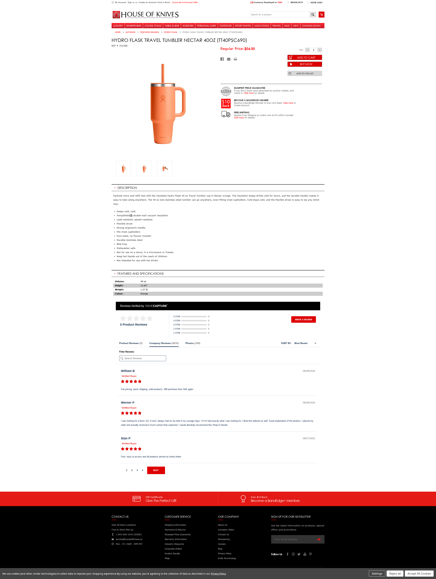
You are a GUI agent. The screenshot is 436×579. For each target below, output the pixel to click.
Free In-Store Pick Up (122, 529)
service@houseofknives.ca (129, 539)
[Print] (235, 59)
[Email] (228, 59)
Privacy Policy (218, 573)
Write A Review (303, 319)
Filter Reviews (126, 351)
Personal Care (206, 25)
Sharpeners (134, 25)
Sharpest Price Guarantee (178, 534)
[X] (299, 554)
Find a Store (163, 2)
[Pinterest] (311, 554)
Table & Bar (172, 25)
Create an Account (147, 2)
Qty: (301, 49)
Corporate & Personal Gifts (185, 2)
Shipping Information (175, 525)
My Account (120, 2)
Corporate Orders (173, 548)
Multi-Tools (261, 25)
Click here (249, 93)
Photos (192, 343)
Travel (276, 25)
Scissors (188, 25)
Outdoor (226, 25)
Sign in (131, 2)
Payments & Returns (175, 529)
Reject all (395, 573)
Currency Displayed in (267, 2)
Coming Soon (311, 25)
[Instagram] (293, 554)
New (296, 25)
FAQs (167, 558)
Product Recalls (172, 553)
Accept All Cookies (419, 573)
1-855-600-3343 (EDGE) (129, 534)
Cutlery (118, 25)
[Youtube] (305, 554)
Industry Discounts (174, 544)
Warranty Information (176, 539)
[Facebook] (222, 59)
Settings (377, 573)
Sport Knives (243, 25)
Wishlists (297, 2)
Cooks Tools (153, 25)
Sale (287, 25)
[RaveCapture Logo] (156, 306)
